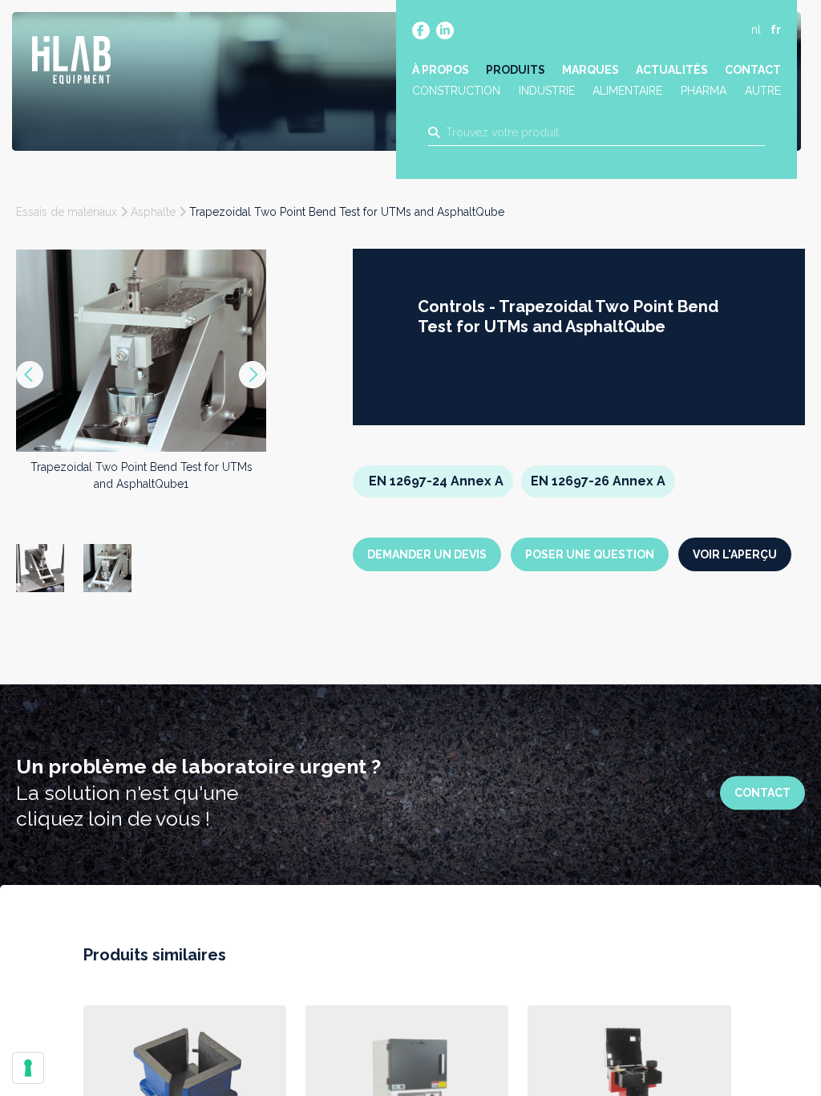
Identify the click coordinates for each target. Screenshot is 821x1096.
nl (756, 29)
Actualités (672, 69)
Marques (590, 69)
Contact (753, 69)
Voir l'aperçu (735, 554)
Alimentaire (627, 90)
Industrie (547, 90)
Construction (456, 90)
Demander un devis (427, 554)
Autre (763, 90)
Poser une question (589, 554)
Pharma (703, 90)
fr (775, 29)
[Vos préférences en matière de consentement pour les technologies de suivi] (28, 1068)
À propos (440, 69)
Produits (515, 69)
